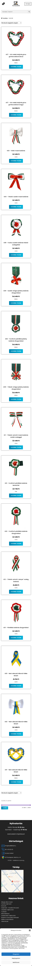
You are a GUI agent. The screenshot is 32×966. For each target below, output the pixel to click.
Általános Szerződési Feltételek (10, 917)
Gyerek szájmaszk (6, 904)
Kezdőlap (5, 18)
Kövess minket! (9, 853)
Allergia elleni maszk (7, 902)
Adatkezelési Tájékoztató (8, 915)
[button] (30, 930)
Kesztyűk (3, 906)
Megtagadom (16, 958)
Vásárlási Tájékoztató (7, 910)
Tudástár (3, 912)
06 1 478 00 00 (9, 849)
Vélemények (4, 921)
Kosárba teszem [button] (16, 67)
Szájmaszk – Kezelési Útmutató (10, 908)
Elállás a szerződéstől (7, 919)
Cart (2, 3)
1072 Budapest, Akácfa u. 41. (13, 857)
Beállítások (16, 962)
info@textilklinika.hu (10, 846)
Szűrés (5, 808)
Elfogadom (16, 954)
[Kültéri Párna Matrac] (16, 881)
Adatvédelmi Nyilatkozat (16, 834)
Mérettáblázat (5, 914)
